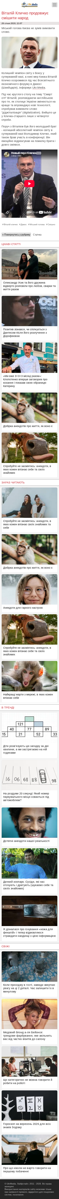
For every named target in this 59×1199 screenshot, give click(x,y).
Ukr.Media (38, 87)
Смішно (51, 224)
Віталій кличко (11, 224)
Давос (24, 224)
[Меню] (54, 4)
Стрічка (37, 234)
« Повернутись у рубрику (16, 234)
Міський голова (37, 224)
